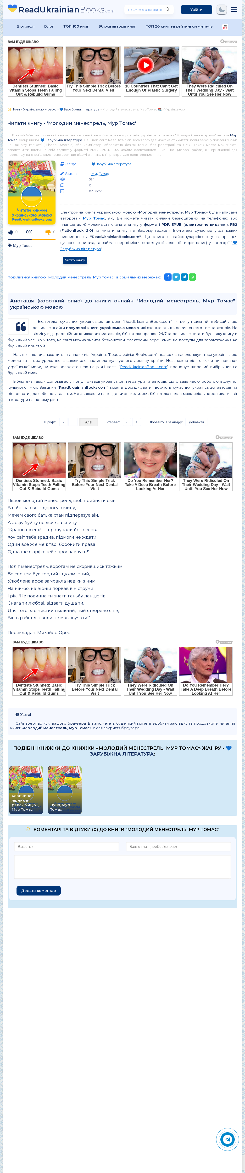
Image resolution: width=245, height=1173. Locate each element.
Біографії (26, 26)
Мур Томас (23, 245)
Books (66, 9)
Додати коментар (38, 890)
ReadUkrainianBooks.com (143, 366)
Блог (49, 26)
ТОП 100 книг (76, 26)
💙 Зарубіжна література (61, 140)
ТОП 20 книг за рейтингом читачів (179, 26)
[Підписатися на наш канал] (225, 27)
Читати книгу (75, 260)
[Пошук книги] (168, 9)
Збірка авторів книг (117, 26)
